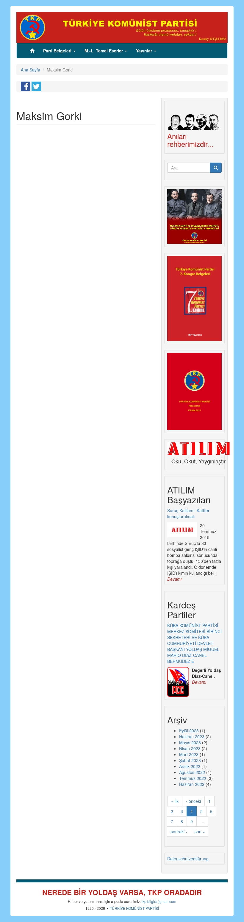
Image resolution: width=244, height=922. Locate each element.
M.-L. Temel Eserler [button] (104, 51)
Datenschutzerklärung (188, 859)
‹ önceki (193, 801)
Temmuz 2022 (192, 778)
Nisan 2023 (190, 748)
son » (200, 831)
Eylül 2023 (189, 730)
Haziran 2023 (191, 736)
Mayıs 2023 (190, 742)
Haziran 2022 (191, 784)
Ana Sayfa (30, 70)
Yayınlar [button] (144, 51)
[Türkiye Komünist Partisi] (122, 27)
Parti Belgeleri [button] (58, 51)
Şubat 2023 (190, 760)
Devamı (174, 579)
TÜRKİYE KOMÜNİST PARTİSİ (134, 908)
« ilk (175, 801)
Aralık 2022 (189, 766)
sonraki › (179, 831)
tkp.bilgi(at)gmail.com (159, 901)
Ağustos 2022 (192, 772)
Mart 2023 (188, 754)
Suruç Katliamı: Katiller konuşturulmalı (188, 513)
